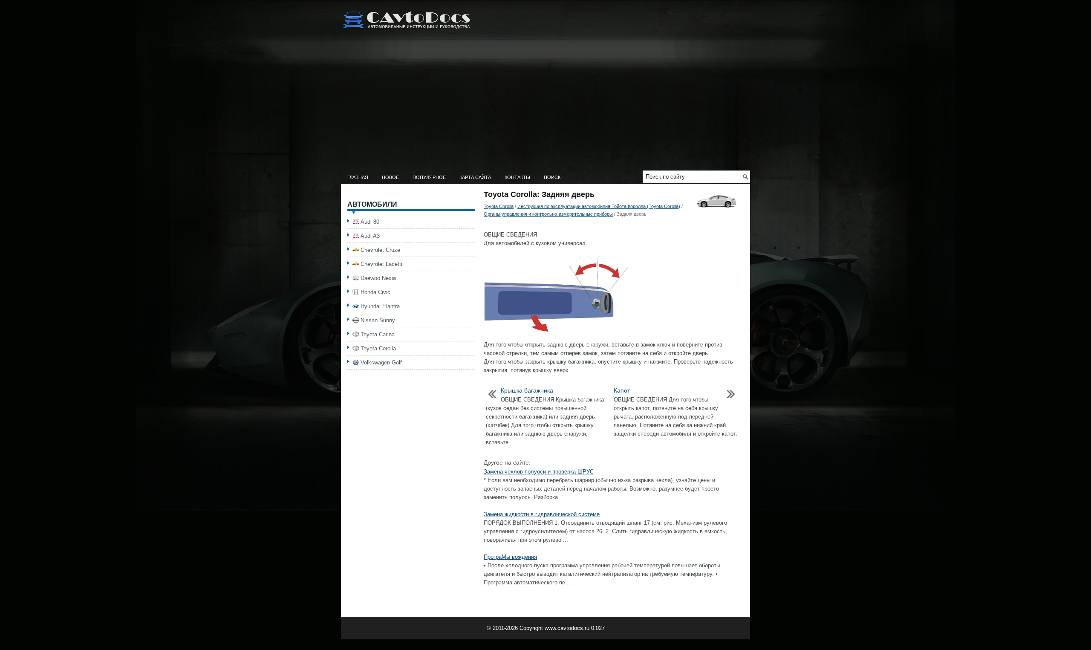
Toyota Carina (378, 334)
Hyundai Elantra (380, 306)
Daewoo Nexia (378, 278)
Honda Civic (375, 292)
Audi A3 (370, 236)
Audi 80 (370, 222)
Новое (390, 177)
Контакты (517, 177)
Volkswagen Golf (381, 362)
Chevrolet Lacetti (381, 264)
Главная (357, 177)
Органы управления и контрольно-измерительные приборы (548, 214)
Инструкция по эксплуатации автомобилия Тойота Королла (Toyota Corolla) (598, 206)
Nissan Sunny (378, 320)
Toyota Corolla (499, 206)
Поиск (552, 177)
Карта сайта (475, 177)
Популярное (429, 177)
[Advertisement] (545, 106)
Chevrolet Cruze (380, 250)
